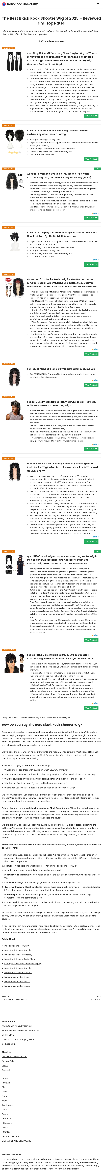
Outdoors (7, 1123)
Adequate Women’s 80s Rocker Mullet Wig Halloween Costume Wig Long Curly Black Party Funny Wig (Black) (59, 175)
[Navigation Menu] (98, 4)
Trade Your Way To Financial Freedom (20, 1030)
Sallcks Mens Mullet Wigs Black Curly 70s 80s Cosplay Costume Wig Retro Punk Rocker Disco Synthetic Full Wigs (60, 656)
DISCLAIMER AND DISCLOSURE (16, 1140)
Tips (5, 1109)
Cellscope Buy (9, 1043)
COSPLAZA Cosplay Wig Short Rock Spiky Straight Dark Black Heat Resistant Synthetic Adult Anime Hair (62, 234)
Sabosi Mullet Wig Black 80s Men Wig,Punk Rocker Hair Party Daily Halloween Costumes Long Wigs (61, 403)
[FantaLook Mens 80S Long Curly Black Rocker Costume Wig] (15, 377)
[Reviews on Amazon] (14, 152)
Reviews (6, 1082)
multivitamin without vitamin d (17, 1025)
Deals (4, 1091)
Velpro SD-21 (8, 1034)
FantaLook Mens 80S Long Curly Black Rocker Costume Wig (61, 368)
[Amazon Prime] (95, 213)
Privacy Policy (8, 1061)
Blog (4, 1087)
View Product (91, 116)
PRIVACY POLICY (11, 1136)
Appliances (7, 1105)
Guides (5, 1096)
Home (5, 1078)
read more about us (31, 932)
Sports (5, 1114)
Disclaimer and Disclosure (14, 1056)
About (5, 1065)
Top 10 (5, 1100)
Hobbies (7, 1118)
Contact (6, 1070)
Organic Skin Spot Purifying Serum (18, 1039)
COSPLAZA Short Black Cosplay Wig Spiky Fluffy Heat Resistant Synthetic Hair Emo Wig (57, 132)
